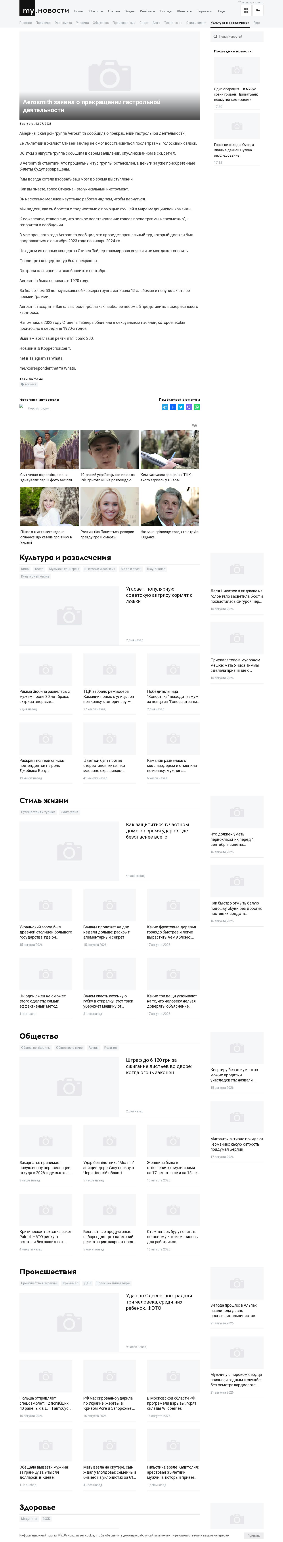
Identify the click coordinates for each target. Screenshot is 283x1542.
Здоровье (37, 1507)
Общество (101, 23)
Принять (254, 1535)
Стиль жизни (196, 23)
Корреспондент (39, 408)
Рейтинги (147, 11)
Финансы (185, 11)
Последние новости (233, 51)
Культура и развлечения (230, 23)
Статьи (114, 11)
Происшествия (124, 23)
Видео (130, 11)
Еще (221, 11)
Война (79, 11)
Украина (82, 23)
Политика (43, 23)
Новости (53, 10)
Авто (156, 23)
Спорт (144, 23)
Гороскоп (204, 11)
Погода (166, 11)
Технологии (173, 23)
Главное (25, 23)
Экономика (63, 23)
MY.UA (28, 8)
